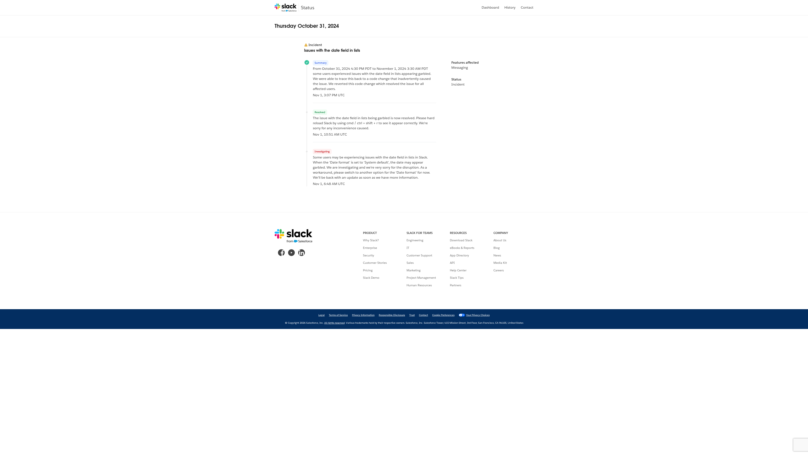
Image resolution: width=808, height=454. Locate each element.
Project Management (421, 278)
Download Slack (461, 240)
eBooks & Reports (462, 248)
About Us (499, 240)
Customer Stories (375, 263)
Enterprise (370, 248)
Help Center (458, 270)
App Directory (459, 255)
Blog (496, 248)
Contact (527, 7)
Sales (410, 263)
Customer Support (419, 255)
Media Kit (500, 263)
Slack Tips (457, 278)
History (510, 7)
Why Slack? (371, 240)
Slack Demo (371, 278)
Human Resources (419, 285)
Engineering (415, 240)
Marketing (414, 270)
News (497, 255)
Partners (455, 285)
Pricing (368, 270)
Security (368, 255)
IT (408, 248)
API (452, 263)
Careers (498, 270)
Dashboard (490, 7)
